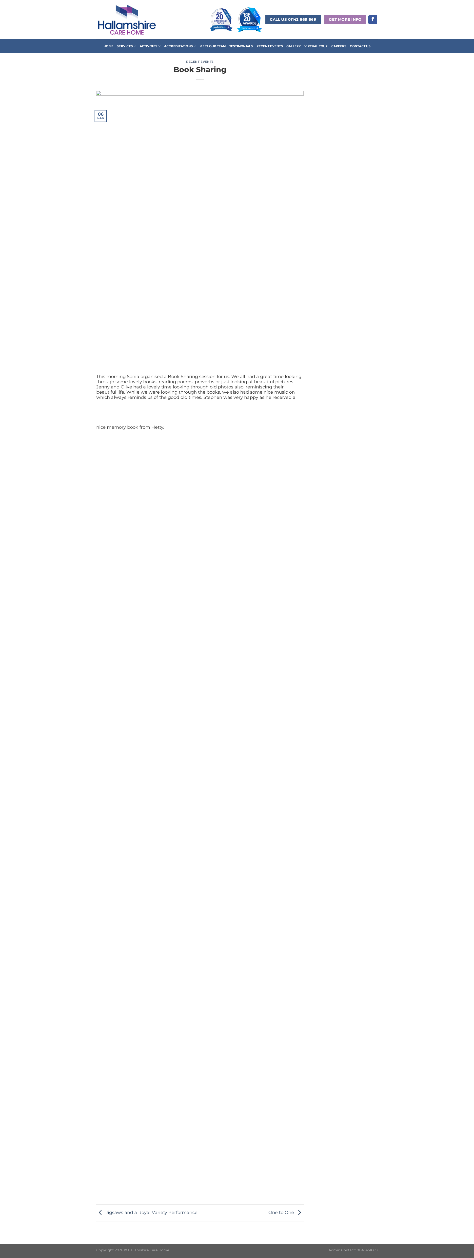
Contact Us (360, 46)
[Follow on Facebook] (372, 19)
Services (125, 46)
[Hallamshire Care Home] (127, 19)
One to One (281, 1212)
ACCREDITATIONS (178, 46)
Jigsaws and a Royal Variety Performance (151, 1212)
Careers (339, 46)
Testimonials (241, 46)
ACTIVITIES (148, 46)
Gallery (293, 46)
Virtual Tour (316, 46)
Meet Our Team (212, 46)
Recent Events (270, 46)
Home (108, 46)
